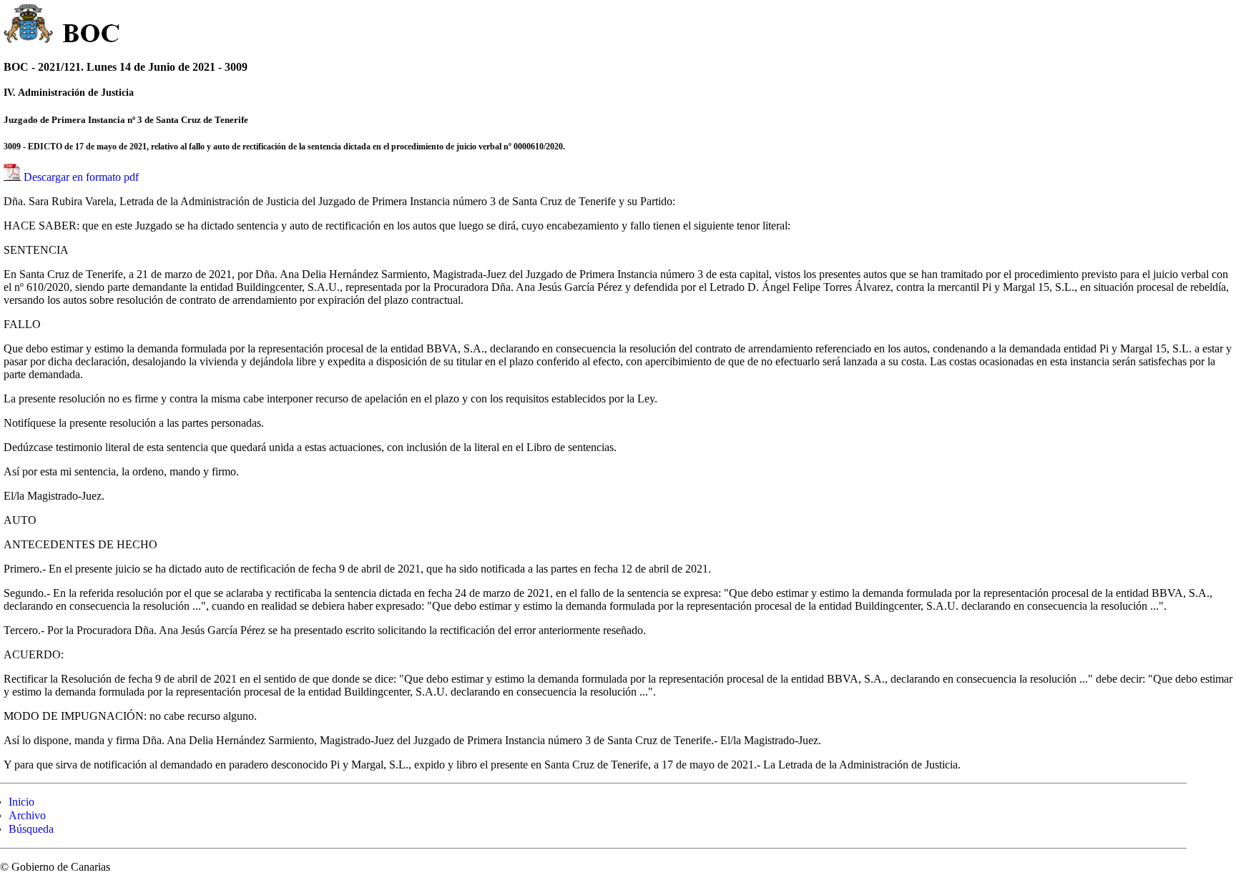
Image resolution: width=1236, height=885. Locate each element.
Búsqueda (31, 829)
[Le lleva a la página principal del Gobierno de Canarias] (29, 25)
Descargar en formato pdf (81, 177)
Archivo (27, 815)
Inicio (21, 802)
